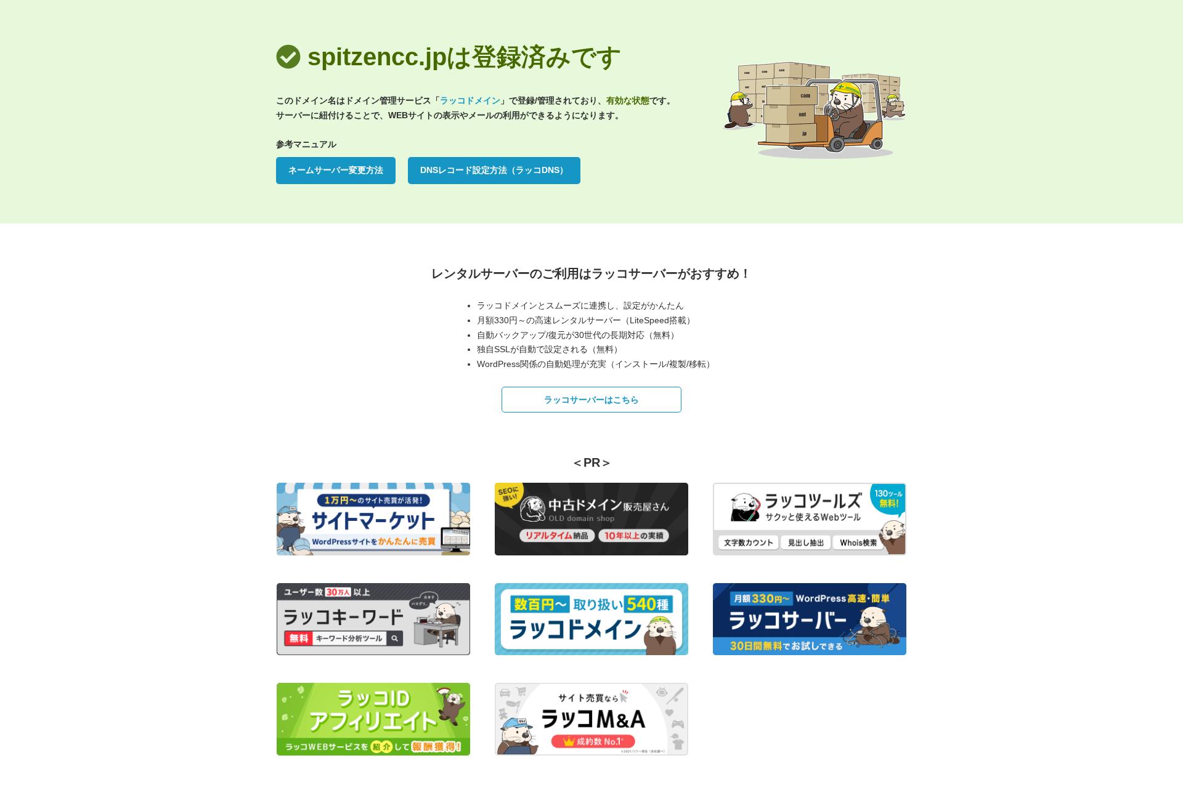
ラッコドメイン (470, 100)
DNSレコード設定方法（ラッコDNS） (494, 170)
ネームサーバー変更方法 (335, 170)
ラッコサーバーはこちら (591, 400)
